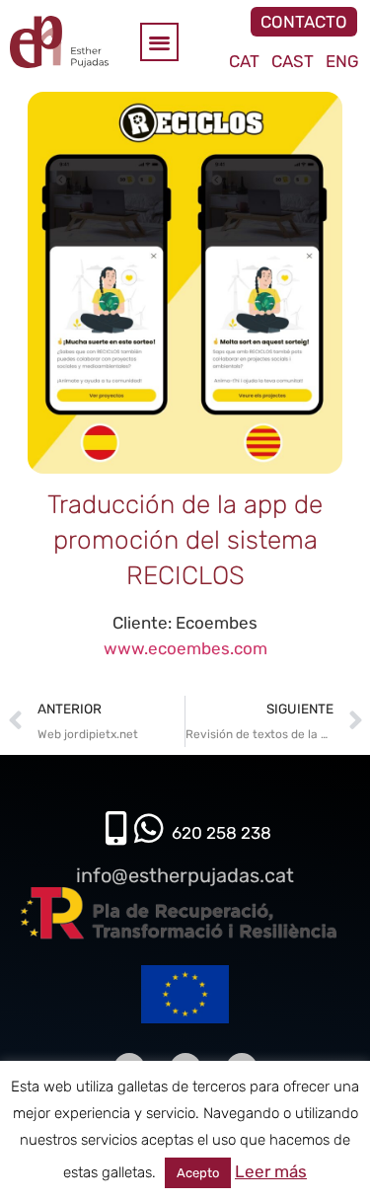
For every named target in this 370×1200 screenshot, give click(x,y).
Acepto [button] (198, 1172)
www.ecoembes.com (185, 648)
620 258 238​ (221, 833)
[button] (159, 42)
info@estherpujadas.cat (185, 875)
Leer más (271, 1171)
